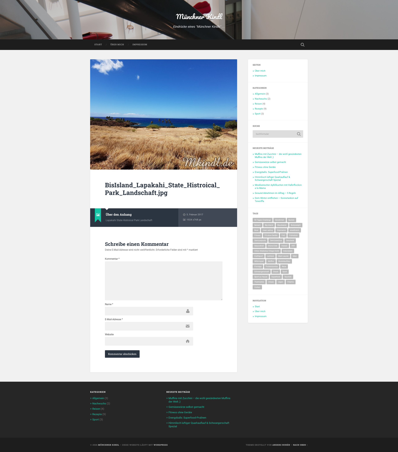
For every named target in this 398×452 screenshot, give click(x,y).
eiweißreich (294, 230)
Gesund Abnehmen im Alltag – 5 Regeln (275, 193)
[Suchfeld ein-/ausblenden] (302, 44)
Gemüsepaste (260, 240)
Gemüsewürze (276, 240)
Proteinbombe (272, 266)
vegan (280, 282)
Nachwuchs (261, 98)
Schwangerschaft (261, 272)
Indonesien (287, 251)
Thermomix (259, 282)
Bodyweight (296, 225)
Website (109, 334)
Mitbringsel (259, 261)
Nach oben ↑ (300, 445)
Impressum (139, 44)
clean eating (268, 230)
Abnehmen (279, 220)
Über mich (117, 44)
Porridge (257, 266)
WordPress (161, 445)
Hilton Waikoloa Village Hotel (266, 251)
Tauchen (288, 277)
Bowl (256, 230)
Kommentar (112, 259)
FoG (283, 235)
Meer (295, 256)
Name (109, 304)
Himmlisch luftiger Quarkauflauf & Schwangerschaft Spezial (272, 179)
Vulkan (257, 287)
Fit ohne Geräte (271, 235)
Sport (257, 113)
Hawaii (284, 246)
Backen (291, 220)
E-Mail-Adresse (114, 319)
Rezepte (259, 108)
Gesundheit (259, 246)
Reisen (258, 103)
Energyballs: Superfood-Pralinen (271, 172)
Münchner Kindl (199, 16)
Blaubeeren (282, 225)
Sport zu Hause (260, 277)
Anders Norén (281, 445)
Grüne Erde (272, 246)
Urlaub (271, 282)
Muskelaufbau (284, 261)
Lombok (270, 256)
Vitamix (290, 282)
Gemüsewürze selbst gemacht (270, 162)
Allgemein (260, 93)
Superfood (275, 277)
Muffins (271, 261)
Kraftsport (258, 256)
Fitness (257, 235)
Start (98, 44)
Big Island (269, 225)
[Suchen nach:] (278, 134)
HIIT (293, 246)
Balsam (257, 225)
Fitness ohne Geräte (265, 167)
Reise (284, 266)
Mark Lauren (283, 256)
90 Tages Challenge (262, 220)
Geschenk (290, 240)
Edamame (281, 230)
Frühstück (293, 235)
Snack (275, 272)
